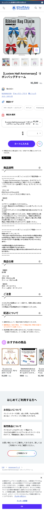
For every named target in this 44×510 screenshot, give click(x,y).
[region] (22, 492)
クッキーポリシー (20, 496)
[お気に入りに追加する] (39, 144)
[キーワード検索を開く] (36, 8)
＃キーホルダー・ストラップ (12, 108)
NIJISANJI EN (7, 93)
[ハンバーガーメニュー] (4, 8)
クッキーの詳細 (22, 501)
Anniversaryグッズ (14, 467)
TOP (3, 467)
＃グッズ (28, 108)
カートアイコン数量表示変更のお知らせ (14, 2)
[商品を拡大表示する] (37, 50)
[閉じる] (41, 477)
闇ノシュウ (32, 93)
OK (22, 506)
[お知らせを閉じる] (42, 2)
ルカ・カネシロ (7, 96)
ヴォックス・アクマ (20, 93)
